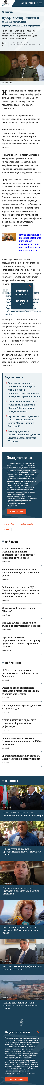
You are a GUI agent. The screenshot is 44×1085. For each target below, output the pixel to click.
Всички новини (28, 3)
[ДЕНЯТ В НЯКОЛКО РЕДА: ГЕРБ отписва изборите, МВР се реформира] (22, 797)
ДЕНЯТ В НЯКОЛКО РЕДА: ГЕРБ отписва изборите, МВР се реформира (23, 814)
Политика (9, 12)
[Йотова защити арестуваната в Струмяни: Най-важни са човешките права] (22, 912)
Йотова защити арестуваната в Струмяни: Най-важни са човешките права (22, 930)
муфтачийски (9, 524)
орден (6, 529)
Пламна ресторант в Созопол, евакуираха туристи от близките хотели (20, 1005)
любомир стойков (27, 524)
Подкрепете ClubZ (16, 1079)
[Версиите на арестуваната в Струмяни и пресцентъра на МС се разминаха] (22, 873)
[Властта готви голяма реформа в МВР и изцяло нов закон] (22, 951)
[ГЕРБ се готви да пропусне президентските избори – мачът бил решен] (22, 833)
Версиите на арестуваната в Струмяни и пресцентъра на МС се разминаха (21, 891)
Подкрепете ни (16, 511)
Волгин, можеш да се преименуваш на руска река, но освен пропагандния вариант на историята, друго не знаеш (24, 390)
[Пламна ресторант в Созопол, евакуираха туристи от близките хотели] (22, 987)
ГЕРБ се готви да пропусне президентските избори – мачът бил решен (22, 851)
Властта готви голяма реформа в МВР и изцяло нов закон (23, 968)
